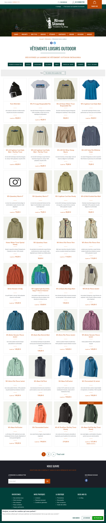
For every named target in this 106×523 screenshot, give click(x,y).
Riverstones (16, 494)
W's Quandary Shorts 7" (40, 196)
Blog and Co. (82, 494)
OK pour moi (98, 518)
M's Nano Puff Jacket (66, 381)
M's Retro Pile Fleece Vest (66, 242)
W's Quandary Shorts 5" (15, 196)
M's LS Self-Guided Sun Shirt (91, 196)
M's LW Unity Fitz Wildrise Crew (91, 151)
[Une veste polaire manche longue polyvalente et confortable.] (15, 320)
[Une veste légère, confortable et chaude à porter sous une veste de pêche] (90, 413)
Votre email (12, 481)
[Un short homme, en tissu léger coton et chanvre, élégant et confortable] (65, 135)
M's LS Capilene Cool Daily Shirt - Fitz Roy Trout (15, 151)
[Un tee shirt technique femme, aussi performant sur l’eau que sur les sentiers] (90, 89)
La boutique (60, 494)
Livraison (37, 498)
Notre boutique (17, 500)
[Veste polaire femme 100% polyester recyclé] (90, 320)
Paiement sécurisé (40, 500)
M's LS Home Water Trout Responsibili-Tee (66, 105)
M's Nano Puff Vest (40, 381)
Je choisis (86, 518)
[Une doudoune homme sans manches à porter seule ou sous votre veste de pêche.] (40, 366)
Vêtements (48, 39)
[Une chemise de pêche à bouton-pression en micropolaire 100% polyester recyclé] (65, 274)
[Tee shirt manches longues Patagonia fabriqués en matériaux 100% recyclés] (65, 89)
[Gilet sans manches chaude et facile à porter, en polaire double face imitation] (65, 228)
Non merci (76, 518)
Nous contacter (17, 504)
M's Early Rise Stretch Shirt (40, 335)
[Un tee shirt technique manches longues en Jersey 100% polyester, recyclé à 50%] (15, 135)
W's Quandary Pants (40, 242)
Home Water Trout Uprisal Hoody (15, 243)
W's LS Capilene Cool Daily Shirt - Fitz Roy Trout (40, 151)
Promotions (60, 498)
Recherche (63, 2)
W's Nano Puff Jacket (15, 427)
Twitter (54, 43)
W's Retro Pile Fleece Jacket (15, 381)
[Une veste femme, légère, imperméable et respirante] (40, 413)
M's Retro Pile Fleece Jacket (65, 335)
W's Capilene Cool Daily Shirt (91, 104)
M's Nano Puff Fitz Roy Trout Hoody (91, 428)
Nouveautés (60, 500)
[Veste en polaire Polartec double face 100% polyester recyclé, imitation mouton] (65, 320)
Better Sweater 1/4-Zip (15, 289)
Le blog (81, 498)
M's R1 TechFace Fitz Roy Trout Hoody (65, 428)
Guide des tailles (61, 504)
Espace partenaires (18, 507)
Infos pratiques (39, 494)
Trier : (42, 73)
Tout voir (60, 454)
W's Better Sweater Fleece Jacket (91, 336)
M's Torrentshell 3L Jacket (91, 381)
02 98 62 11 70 (16, 2)
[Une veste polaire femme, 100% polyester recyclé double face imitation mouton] (15, 366)
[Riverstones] (53, 29)
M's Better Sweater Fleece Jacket (15, 336)
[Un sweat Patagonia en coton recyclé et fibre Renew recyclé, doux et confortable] (90, 135)
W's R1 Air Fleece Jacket (91, 289)
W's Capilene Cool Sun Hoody (65, 196)
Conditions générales (41, 502)
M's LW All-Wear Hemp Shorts (65, 151)
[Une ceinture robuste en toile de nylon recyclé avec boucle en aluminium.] (15, 89)
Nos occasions (61, 502)
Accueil (41, 39)
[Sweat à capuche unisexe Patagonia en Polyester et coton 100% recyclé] (15, 228)
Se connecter (79, 2)
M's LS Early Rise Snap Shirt (65, 289)
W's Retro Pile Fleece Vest (91, 242)
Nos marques (17, 502)
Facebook (51, 43)
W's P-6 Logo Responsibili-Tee (40, 104)
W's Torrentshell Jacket (40, 427)
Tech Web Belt (15, 104)
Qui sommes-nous (18, 498)
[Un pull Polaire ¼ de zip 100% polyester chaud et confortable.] (15, 274)
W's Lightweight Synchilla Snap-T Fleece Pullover (40, 289)
